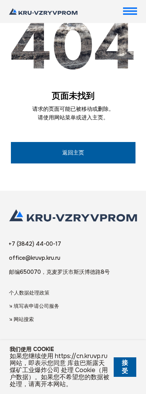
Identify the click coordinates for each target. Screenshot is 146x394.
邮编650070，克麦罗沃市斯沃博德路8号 (59, 271)
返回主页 (73, 152)
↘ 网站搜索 (21, 319)
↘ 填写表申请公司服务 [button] (34, 306)
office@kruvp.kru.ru (34, 257)
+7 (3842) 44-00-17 (35, 243)
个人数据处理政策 (29, 292)
